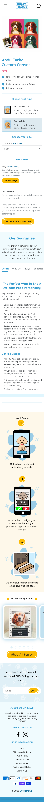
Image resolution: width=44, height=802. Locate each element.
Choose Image (10, 180)
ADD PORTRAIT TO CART (18, 221)
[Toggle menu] (5, 5)
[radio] (22, 110)
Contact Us (22, 771)
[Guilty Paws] (22, 8)
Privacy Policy (22, 756)
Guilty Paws (26, 790)
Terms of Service (22, 759)
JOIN (33, 690)
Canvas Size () (12, 144)
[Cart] (38, 5)
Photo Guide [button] (13, 166)
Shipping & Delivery (22, 752)
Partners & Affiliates (22, 767)
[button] (5, 268)
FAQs (22, 748)
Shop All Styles (22, 654)
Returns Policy (21, 763)
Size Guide (17, 143)
